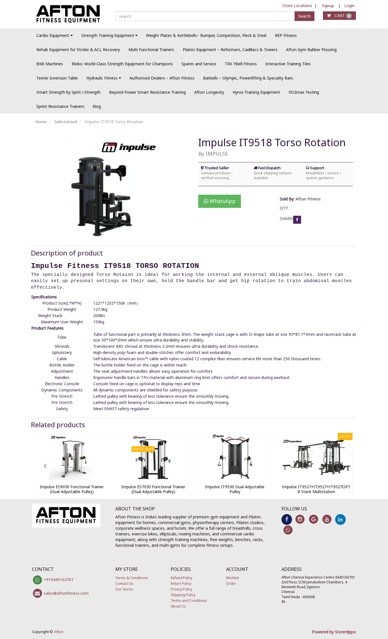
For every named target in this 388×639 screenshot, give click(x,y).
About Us (178, 606)
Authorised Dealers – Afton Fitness (162, 78)
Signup (328, 5)
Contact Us (124, 583)
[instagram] (300, 519)
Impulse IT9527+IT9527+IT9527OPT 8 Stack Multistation (316, 489)
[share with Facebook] (297, 219)
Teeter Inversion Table (57, 78)
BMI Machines (49, 63)
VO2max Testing (304, 92)
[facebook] (286, 519)
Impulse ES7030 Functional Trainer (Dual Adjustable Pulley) (153, 489)
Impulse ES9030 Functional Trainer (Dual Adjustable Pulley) (72, 489)
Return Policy (181, 583)
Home (41, 121)
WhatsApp (221, 201)
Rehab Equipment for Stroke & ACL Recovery (78, 49)
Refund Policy (181, 577)
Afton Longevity (209, 92)
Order (231, 583)
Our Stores (124, 589)
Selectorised (65, 121)
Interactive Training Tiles (288, 63)
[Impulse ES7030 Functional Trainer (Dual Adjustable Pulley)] (153, 478)
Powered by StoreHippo (334, 631)
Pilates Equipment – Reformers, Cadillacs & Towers (230, 49)
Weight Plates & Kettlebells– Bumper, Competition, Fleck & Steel (206, 35)
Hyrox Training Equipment (256, 92)
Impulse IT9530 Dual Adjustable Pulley (234, 489)
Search (304, 16)
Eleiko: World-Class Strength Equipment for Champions (122, 63)
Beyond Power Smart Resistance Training (147, 92)
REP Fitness (286, 35)
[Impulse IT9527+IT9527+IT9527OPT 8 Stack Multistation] (316, 478)
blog (97, 106)
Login (349, 5)
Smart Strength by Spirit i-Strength (68, 92)
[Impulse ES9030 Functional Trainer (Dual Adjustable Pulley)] (72, 478)
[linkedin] (340, 519)
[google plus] (313, 519)
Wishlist (232, 577)
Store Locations (297, 5)
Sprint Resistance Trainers (60, 106)
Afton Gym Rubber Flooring (311, 49)
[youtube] (327, 519)
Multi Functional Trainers (151, 49)
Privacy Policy (181, 589)
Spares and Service (199, 63)
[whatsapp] (288, 529)
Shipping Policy (183, 594)
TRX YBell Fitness (241, 63)
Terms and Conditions (189, 600)
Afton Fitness (308, 199)
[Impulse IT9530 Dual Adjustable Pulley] (235, 478)
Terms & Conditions (131, 577)
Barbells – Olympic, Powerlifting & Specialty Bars (248, 78)
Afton (58, 631)
